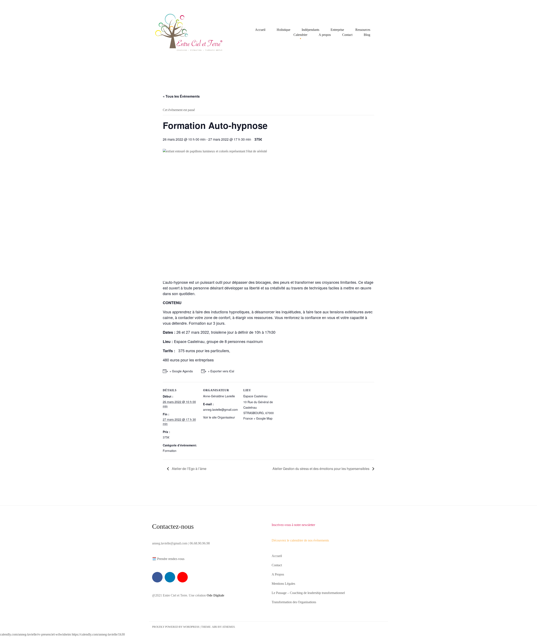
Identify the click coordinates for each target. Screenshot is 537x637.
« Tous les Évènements (181, 96)
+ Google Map (263, 418)
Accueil (260, 29)
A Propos (278, 574)
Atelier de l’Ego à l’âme (188, 468)
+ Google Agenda (181, 371)
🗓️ (154, 559)
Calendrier (300, 35)
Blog (367, 35)
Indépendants (310, 29)
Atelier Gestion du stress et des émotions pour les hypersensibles (321, 468)
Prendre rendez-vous (170, 559)
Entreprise (337, 29)
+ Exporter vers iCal (221, 371)
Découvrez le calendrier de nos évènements (300, 540)
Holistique (283, 29)
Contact (347, 35)
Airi (214, 626)
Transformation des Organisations (294, 602)
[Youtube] (182, 577)
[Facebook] (157, 577)
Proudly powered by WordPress (175, 626)
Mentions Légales (283, 583)
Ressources (362, 29)
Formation (169, 451)
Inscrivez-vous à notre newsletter (293, 525)
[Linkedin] (170, 577)
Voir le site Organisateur (219, 417)
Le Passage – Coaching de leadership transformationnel (308, 593)
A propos (325, 35)
